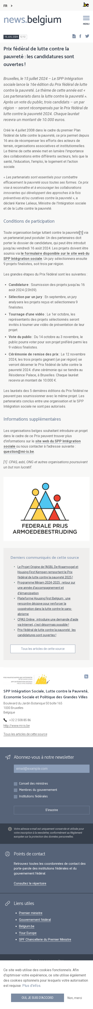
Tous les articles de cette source (43, 649)
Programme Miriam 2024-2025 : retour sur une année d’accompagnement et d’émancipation (46, 588)
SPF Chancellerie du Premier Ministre (45, 939)
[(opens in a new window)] (79, 36)
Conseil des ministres (33, 783)
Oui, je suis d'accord (37, 997)
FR (5, 6)
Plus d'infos (31, 986)
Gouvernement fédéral (35, 920)
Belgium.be (26, 926)
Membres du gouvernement (38, 790)
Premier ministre (30, 913)
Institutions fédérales (33, 796)
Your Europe (28, 933)
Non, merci (74, 998)
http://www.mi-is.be (16, 725)
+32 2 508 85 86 (20, 720)
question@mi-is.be (18, 452)
